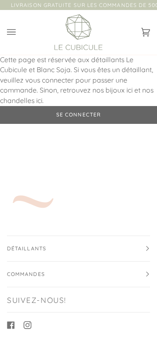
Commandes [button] (26, 274)
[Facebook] (11, 325)
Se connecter (78, 114)
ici (129, 90)
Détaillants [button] (26, 248)
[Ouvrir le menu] (20, 32)
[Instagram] (27, 325)
